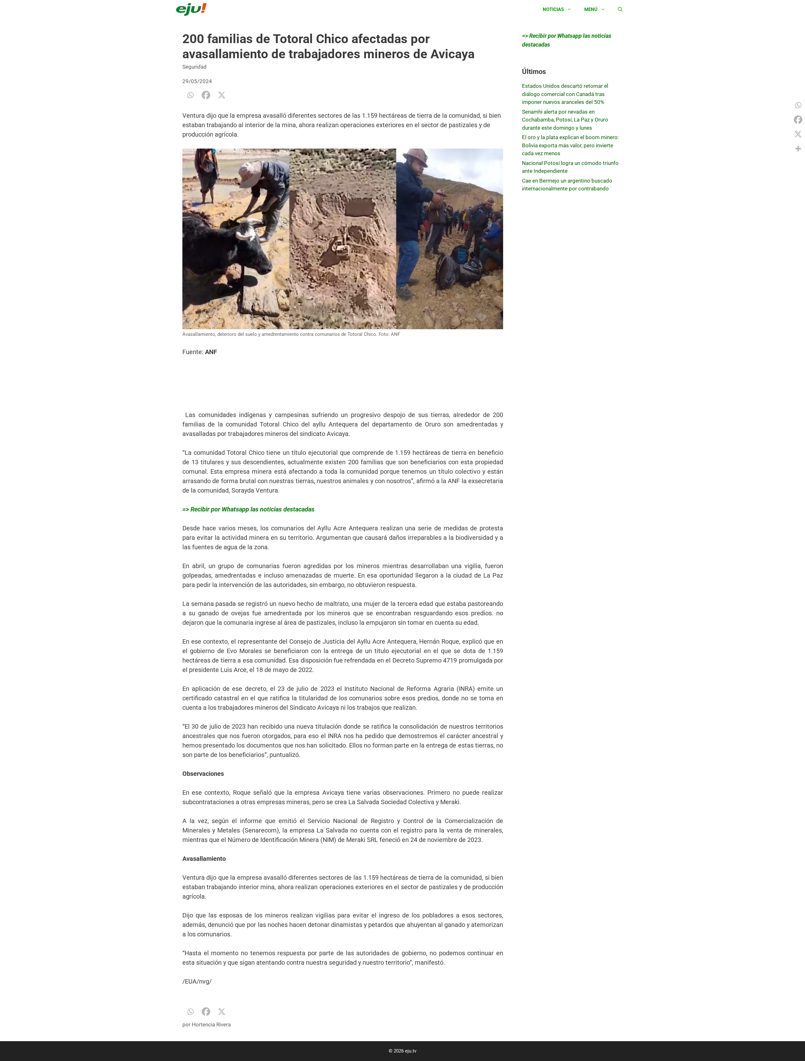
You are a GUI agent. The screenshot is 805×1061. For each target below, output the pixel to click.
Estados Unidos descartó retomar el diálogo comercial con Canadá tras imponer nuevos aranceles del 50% (565, 94)
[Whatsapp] (190, 95)
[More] (798, 148)
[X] (221, 95)
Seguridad (194, 67)
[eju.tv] (193, 9)
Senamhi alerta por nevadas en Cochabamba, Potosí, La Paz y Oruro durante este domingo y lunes (565, 120)
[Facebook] (206, 95)
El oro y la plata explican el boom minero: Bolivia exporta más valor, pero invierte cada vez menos (570, 145)
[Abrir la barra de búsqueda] (620, 9)
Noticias (553, 9)
